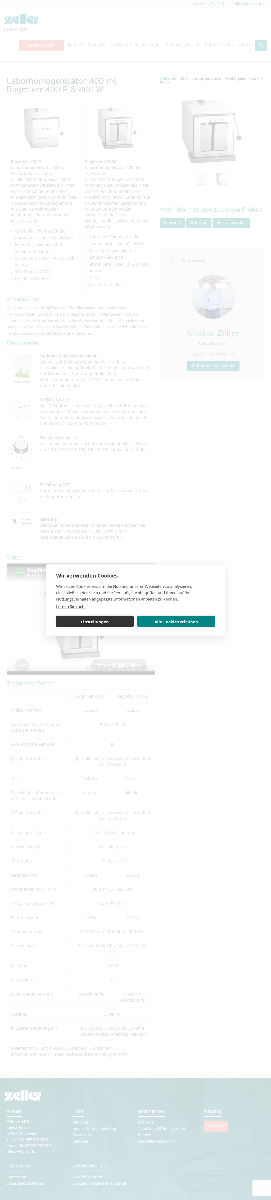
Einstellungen (95, 621)
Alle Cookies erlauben (176, 621)
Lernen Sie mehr (71, 606)
